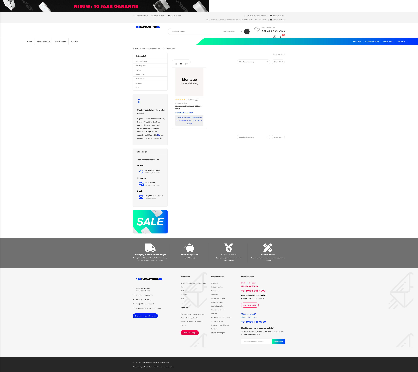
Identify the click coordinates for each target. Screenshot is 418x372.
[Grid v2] (181, 64)
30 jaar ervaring (278, 15)
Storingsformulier (249, 305)
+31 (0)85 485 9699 (253, 321)
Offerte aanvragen (189, 333)
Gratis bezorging (176, 15)
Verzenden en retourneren (221, 317)
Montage (357, 41)
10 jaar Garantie (228, 254)
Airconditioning (43, 41)
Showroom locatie (142, 15)
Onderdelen (140, 79)
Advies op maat (159, 15)
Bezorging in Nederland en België (150, 254)
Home (29, 41)
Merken (138, 70)
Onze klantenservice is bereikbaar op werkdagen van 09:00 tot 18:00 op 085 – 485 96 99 (235, 19)
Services (184, 103)
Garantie (401, 41)
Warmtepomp (60, 41)
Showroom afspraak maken (145, 316)
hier (159, 135)
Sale (137, 87)
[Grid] (176, 64)
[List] (186, 64)
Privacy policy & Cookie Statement (145, 367)
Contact (214, 329)
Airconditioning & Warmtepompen (193, 283)
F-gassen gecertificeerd (220, 325)
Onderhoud (388, 41)
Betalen (214, 314)
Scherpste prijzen (189, 254)
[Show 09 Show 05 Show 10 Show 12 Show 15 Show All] (278, 61)
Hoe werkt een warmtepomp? (256, 15)
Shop (183, 287)
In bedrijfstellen (372, 41)
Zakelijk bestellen (279, 19)
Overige (74, 41)
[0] (282, 37)
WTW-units (140, 74)
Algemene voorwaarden (165, 367)
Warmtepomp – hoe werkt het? (192, 314)
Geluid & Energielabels (189, 318)
